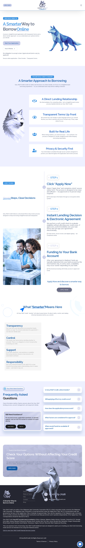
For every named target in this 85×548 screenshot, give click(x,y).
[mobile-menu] (77, 5)
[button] (10, 18)
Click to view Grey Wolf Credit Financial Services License (19, 530)
